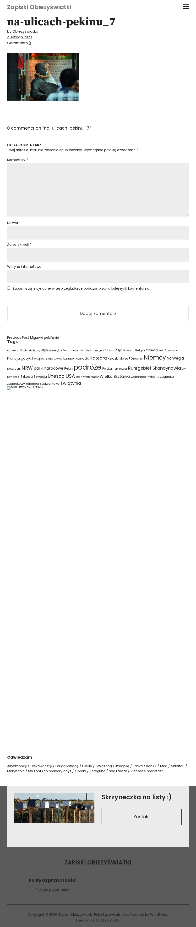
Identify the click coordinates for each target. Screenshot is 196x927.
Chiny (150, 350)
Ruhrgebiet (140, 368)
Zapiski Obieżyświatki (39, 7)
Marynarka (16, 771)
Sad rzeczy (118, 771)
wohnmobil (139, 377)
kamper (69, 358)
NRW (27, 368)
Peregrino (97, 771)
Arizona (109, 350)
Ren (115, 369)
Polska (107, 368)
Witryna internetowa (24, 266)
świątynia (70, 383)
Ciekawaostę (41, 766)
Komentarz (17, 159)
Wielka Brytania (115, 376)
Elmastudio (110, 920)
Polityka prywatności (53, 889)
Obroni (80, 771)
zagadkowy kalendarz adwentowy (33, 384)
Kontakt (142, 817)
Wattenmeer (91, 377)
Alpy (44, 350)
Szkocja (27, 376)
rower (123, 368)
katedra (98, 358)
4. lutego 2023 (19, 37)
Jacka (138, 766)
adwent (13, 350)
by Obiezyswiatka (22, 31)
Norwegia (175, 358)
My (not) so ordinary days (49, 771)
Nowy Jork (14, 369)
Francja (13, 358)
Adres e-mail (19, 244)
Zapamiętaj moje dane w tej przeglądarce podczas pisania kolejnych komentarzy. (81, 288)
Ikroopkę (122, 766)
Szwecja (40, 376)
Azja (118, 350)
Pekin (68, 368)
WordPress (159, 914)
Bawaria (128, 350)
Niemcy (155, 357)
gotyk (26, 358)
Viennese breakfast (147, 771)
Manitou (178, 766)
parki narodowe (48, 368)
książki (113, 358)
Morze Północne (131, 358)
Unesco (56, 376)
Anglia (84, 350)
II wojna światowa (47, 358)
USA (70, 376)
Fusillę (87, 766)
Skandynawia (166, 368)
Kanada (82, 358)
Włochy (153, 377)
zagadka (167, 377)
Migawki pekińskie (33, 337)
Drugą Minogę (67, 766)
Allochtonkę (17, 766)
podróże (87, 367)
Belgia (140, 350)
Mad (163, 766)
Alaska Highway (30, 350)
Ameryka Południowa (64, 350)
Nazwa (14, 222)
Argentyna (97, 350)
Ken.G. (151, 766)
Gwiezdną (104, 766)
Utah (79, 377)
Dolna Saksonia (167, 350)
